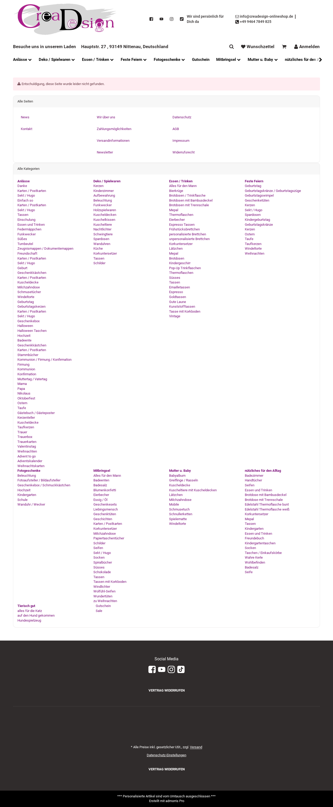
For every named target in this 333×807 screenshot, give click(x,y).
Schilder (99, 263)
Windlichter (101, 587)
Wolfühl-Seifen (104, 591)
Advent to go (26, 456)
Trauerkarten (26, 442)
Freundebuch (254, 538)
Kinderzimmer (103, 191)
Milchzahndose (28, 287)
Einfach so (25, 200)
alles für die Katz (29, 611)
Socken (99, 557)
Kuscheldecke (28, 282)
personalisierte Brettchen (187, 234)
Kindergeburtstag (257, 220)
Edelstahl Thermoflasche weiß (267, 509)
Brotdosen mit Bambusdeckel (191, 200)
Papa (21, 389)
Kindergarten (26, 495)
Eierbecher (177, 220)
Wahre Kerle (254, 557)
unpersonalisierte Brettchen (189, 239)
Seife (249, 572)
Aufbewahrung (104, 195)
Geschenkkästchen (31, 273)
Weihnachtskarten (30, 466)
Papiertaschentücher (108, 538)
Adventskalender (29, 461)
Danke (22, 186)
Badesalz (100, 485)
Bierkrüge (176, 191)
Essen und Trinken (31, 225)
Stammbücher (27, 355)
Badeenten (101, 480)
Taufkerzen (25, 427)
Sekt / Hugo (26, 195)
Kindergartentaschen (260, 543)
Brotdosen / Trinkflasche (187, 195)
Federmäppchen (29, 229)
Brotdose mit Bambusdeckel (265, 495)
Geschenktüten (104, 514)
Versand (196, 747)
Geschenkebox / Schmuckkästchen (43, 485)
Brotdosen (176, 258)
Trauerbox (24, 437)
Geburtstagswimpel (259, 195)
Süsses (174, 278)
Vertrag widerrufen (167, 690)
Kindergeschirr (179, 263)
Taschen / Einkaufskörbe (263, 553)
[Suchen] (231, 46)
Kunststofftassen (182, 306)
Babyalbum (177, 475)
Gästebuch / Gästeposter (36, 413)
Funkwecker (26, 234)
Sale (98, 611)
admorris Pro (174, 801)
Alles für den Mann (183, 186)
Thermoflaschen (181, 215)
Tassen (22, 215)
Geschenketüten (257, 200)
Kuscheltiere (102, 225)
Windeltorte (25, 297)
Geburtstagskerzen (31, 306)
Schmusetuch (179, 509)
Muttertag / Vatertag (32, 379)
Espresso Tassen (182, 225)
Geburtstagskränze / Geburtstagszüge (273, 191)
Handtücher (253, 480)
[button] (317, 59)
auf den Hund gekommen (36, 615)
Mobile (174, 504)
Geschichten (102, 519)
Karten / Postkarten (31, 191)
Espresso (176, 292)
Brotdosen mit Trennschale (189, 205)
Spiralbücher (102, 562)
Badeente (24, 340)
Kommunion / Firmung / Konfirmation (44, 359)
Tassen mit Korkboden (109, 582)
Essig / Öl (100, 500)
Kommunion (26, 369)
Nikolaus (23, 393)
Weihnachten (27, 451)
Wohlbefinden (255, 562)
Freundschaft (27, 253)
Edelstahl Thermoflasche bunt (267, 504)
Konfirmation (26, 374)
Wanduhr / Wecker (31, 504)
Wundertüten (102, 596)
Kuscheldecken (104, 215)
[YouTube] (161, 19)
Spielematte (178, 519)
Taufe (21, 408)
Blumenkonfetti (104, 490)
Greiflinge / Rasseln (183, 480)
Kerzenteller (26, 417)
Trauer (22, 432)
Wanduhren (101, 244)
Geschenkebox (28, 321)
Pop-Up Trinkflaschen (185, 268)
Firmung (23, 364)
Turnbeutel (25, 244)
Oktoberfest (26, 398)
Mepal (173, 210)
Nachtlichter (102, 229)
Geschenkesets (105, 504)
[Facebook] (151, 19)
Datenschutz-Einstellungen (166, 755)
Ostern (22, 403)
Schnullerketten (180, 514)
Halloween (25, 326)
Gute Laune (177, 302)
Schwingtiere (103, 234)
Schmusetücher (29, 292)
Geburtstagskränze (259, 225)
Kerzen (98, 186)
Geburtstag (25, 302)
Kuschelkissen (104, 220)
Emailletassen (179, 287)
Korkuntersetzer (105, 253)
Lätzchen (176, 248)
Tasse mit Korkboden (184, 311)
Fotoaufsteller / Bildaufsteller (38, 480)
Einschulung (26, 220)
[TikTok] (182, 19)
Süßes (22, 239)
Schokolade (102, 572)
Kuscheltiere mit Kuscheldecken (193, 490)
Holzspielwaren (104, 210)
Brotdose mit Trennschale (264, 500)
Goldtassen (177, 297)
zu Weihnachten (105, 601)
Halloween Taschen (32, 331)
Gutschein (103, 606)
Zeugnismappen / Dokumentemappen (45, 248)
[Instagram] (171, 19)
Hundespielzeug (29, 620)
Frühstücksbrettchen (184, 229)
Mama (22, 384)
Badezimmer (254, 475)
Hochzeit (23, 336)
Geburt (22, 268)
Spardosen (101, 239)
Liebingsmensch (105, 509)
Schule (22, 500)
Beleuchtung (102, 200)
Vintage (174, 316)
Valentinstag (26, 446)
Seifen (98, 548)
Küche (98, 248)
